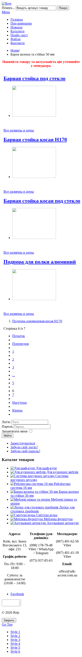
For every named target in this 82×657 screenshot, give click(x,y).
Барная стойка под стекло (34, 78)
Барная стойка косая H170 (35, 139)
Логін (6, 422)
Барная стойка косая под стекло (41, 201)
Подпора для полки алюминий (39, 262)
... (13, 375)
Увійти (7, 435)
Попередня (20, 344)
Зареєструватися (22, 443)
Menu (6, 12)
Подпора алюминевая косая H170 (37, 321)
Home (14, 50)
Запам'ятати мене (15, 431)
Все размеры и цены (18, 130)
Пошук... (8, 8)
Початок (18, 336)
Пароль (8, 426)
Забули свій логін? (24, 447)
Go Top (7, 624)
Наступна (19, 402)
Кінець (17, 410)
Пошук (63, 8)
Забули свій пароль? (25, 451)
